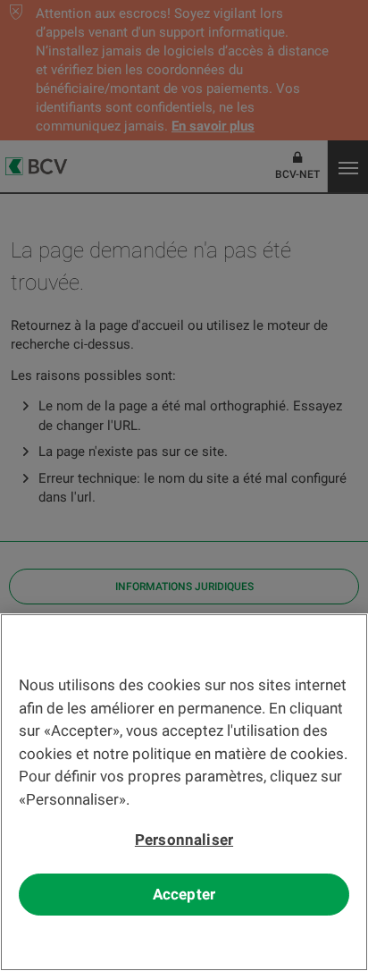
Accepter (184, 894)
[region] (184, 792)
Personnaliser (184, 840)
